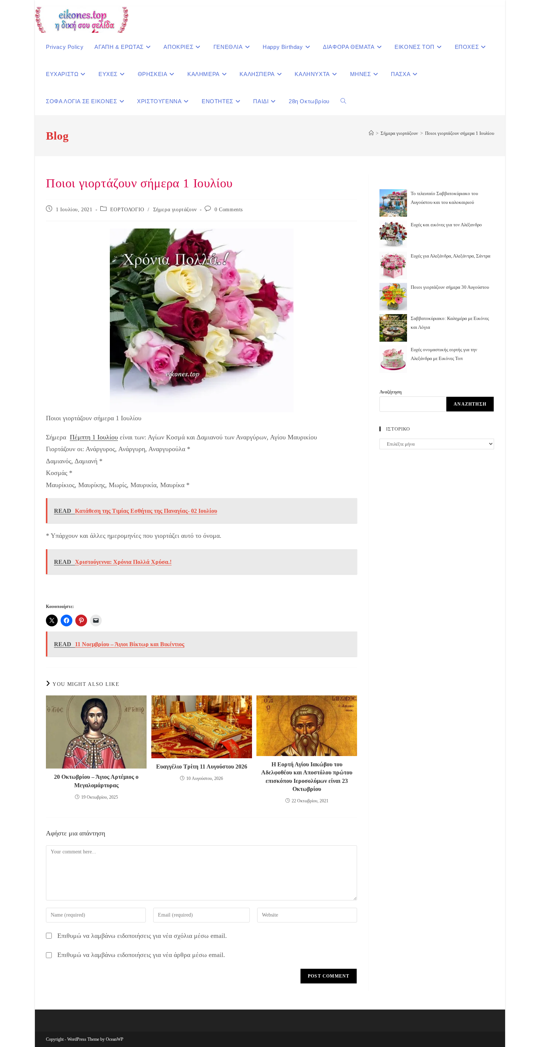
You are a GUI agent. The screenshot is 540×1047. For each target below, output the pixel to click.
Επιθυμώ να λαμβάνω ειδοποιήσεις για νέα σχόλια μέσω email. (142, 935)
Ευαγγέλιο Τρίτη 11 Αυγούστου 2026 (201, 766)
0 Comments (229, 209)
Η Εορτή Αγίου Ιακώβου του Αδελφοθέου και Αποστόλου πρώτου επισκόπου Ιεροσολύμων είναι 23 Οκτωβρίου (306, 776)
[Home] (371, 133)
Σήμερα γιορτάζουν (175, 209)
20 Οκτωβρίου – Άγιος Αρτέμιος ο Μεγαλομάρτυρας (96, 781)
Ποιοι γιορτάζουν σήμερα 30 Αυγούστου (450, 287)
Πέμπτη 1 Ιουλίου (94, 437)
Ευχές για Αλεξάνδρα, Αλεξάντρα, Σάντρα (450, 256)
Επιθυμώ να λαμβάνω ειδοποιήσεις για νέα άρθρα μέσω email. (141, 954)
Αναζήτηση (390, 392)
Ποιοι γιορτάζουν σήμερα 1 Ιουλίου (459, 133)
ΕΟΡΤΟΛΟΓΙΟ (127, 209)
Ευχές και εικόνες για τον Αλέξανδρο (446, 224)
